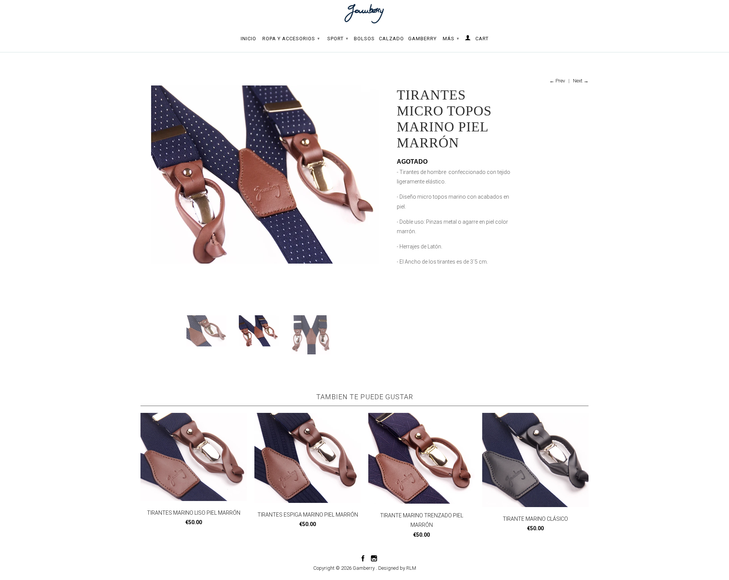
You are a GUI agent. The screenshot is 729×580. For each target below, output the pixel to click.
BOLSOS (364, 38)
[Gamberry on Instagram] (374, 558)
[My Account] (468, 39)
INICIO (248, 38)
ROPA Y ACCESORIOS (291, 38)
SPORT (338, 38)
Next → (581, 81)
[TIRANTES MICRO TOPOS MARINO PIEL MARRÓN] (264, 174)
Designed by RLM (397, 568)
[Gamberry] (364, 13)
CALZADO (391, 38)
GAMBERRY (422, 38)
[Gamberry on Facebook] (363, 558)
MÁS (451, 38)
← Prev (557, 81)
